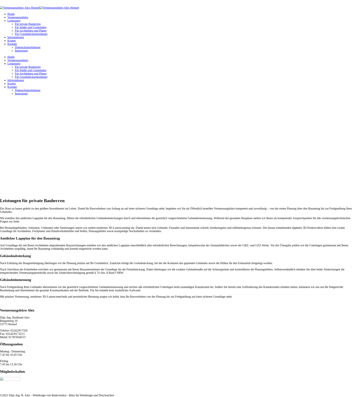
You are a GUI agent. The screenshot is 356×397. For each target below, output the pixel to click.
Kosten (11, 40)
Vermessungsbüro (17, 17)
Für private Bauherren (28, 24)
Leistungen (13, 20)
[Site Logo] (39, 7)
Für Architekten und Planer (31, 30)
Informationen (15, 37)
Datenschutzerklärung (27, 47)
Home (11, 14)
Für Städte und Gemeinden (30, 27)
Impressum (21, 50)
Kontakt (12, 44)
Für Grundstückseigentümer (31, 34)
